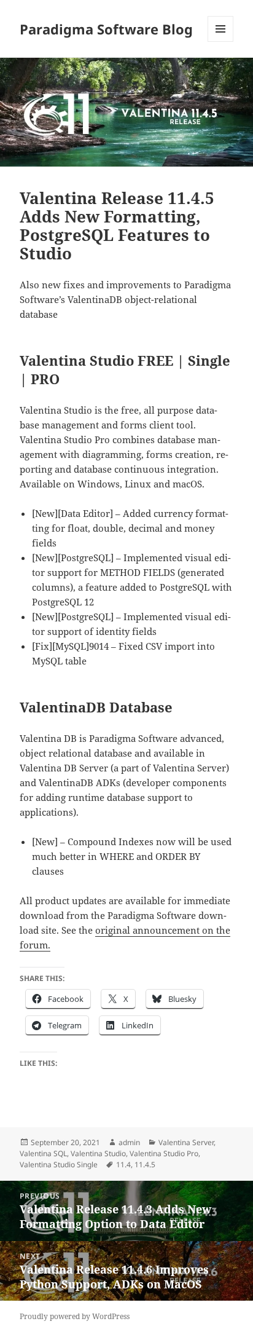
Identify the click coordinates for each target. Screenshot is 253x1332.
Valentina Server (186, 1142)
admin (129, 1142)
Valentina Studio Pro (164, 1153)
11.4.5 (144, 1164)
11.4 (123, 1164)
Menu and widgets (220, 41)
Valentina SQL (43, 1153)
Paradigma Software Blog (106, 29)
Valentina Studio (98, 1153)
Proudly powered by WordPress (75, 1316)
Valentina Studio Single (59, 1164)
